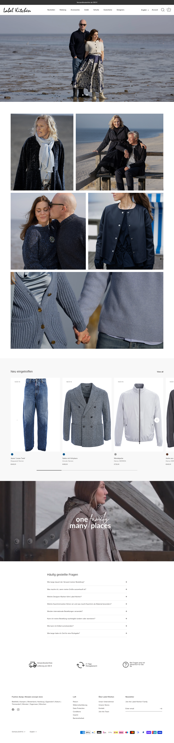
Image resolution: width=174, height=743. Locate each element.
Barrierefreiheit (78, 718)
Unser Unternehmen (106, 702)
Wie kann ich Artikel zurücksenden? (60, 626)
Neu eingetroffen (22, 371)
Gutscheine (108, 10)
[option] (87, 58)
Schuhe (96, 10)
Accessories (75, 10)
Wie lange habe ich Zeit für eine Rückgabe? (63, 633)
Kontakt (101, 708)
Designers (120, 10)
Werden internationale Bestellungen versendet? (65, 611)
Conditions (77, 712)
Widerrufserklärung (80, 705)
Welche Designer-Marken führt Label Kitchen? (64, 597)
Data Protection (79, 708)
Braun (167, 454)
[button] (83, 95)
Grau (115, 454)
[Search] (162, 10)
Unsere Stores (104, 705)
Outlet (86, 10)
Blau (12, 454)
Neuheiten (51, 10)
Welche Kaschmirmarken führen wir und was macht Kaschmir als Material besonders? (79, 604)
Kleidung (63, 10)
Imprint (75, 715)
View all (160, 372)
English (144, 10)
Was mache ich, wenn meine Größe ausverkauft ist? (66, 589)
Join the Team (104, 712)
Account (155, 10)
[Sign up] (161, 708)
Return (75, 702)
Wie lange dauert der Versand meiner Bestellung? (65, 582)
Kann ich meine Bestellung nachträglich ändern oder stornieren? (71, 619)
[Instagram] (18, 709)
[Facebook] (13, 709)
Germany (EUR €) (17, 732)
